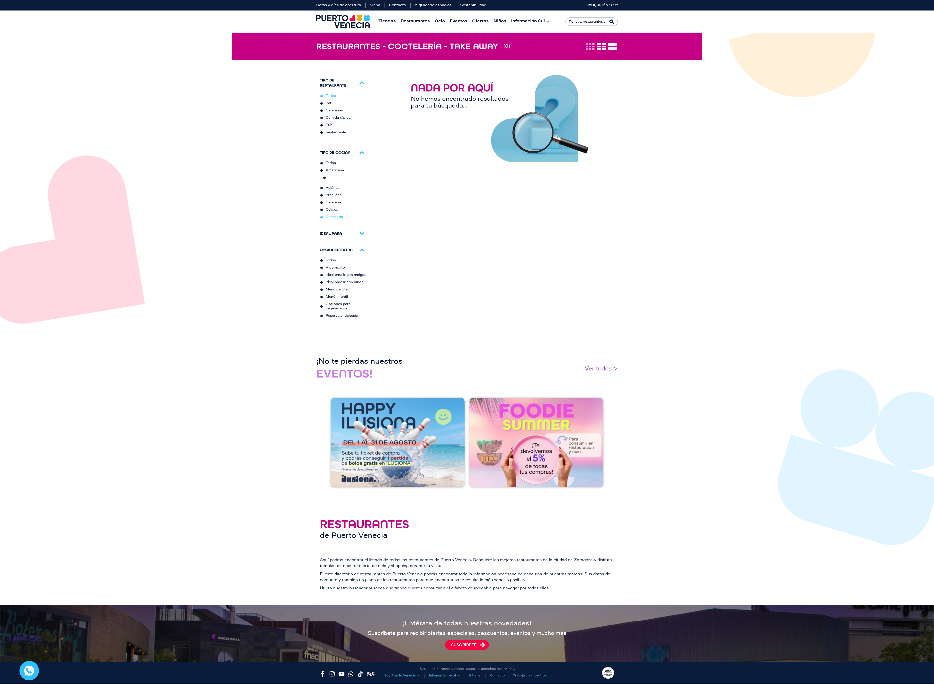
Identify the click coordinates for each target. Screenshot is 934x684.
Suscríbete (464, 645)
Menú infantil (337, 297)
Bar (329, 103)
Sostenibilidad (473, 5)
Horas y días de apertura (338, 5)
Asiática (332, 188)
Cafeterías (334, 110)
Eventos (458, 21)
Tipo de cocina (335, 152)
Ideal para (331, 233)
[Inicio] (343, 21)
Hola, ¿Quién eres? (602, 5)
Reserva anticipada (342, 316)
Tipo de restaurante (333, 83)
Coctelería (334, 217)
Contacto (397, 5)
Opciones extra (336, 249)
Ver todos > (601, 369)
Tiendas (387, 21)
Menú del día (337, 289)
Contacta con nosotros (29, 670)
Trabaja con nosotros (529, 675)
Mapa (375, 5)
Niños (500, 21)
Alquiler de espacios (433, 5)
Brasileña (333, 195)
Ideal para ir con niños (344, 282)
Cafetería (333, 202)
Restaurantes (415, 21)
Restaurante (336, 132)
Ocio (440, 21)
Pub (329, 125)
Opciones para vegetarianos (338, 306)
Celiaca (332, 210)
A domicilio (335, 268)
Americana (335, 170)
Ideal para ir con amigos (346, 275)
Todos (331, 96)
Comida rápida (338, 118)
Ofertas (480, 21)
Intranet (475, 675)
